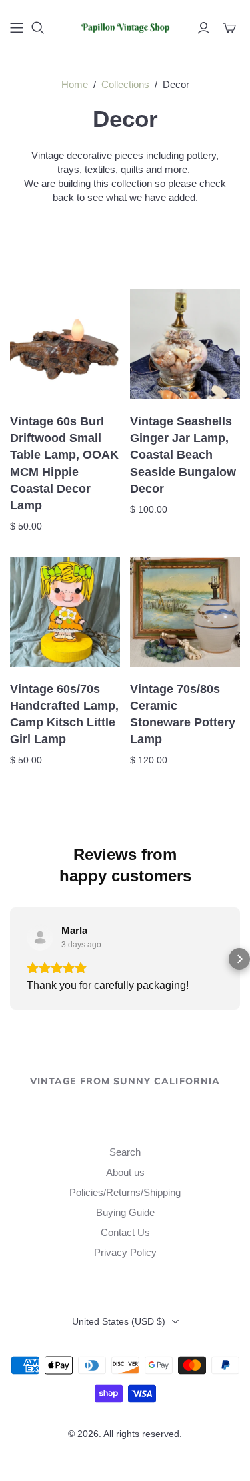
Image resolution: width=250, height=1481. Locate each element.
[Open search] (38, 28)
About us (125, 1172)
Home (74, 84)
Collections (125, 84)
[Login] (204, 28)
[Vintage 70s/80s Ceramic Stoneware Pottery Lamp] (185, 612)
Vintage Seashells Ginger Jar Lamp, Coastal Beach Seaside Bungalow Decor (183, 455)
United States (118, 1321)
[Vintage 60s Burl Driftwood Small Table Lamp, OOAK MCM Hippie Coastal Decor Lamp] (65, 344)
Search (125, 1152)
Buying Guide (125, 1212)
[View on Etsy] (40, 937)
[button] (10, 959)
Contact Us (125, 1232)
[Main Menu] (16, 28)
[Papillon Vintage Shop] (125, 26)
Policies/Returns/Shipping (125, 1192)
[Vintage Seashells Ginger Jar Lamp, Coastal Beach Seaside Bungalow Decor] (185, 344)
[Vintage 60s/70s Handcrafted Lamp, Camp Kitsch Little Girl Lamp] (65, 612)
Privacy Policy (125, 1252)
